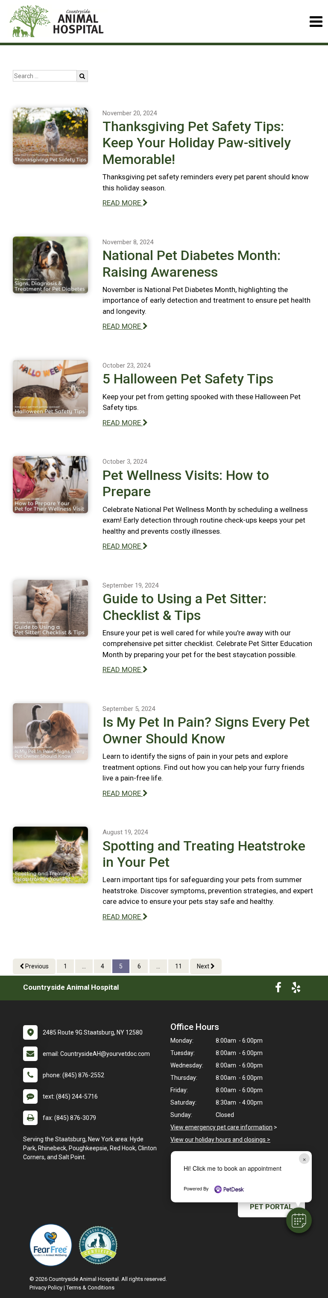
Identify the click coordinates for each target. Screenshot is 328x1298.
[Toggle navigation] (315, 21)
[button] (299, 1220)
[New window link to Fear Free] (52, 1245)
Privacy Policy (45, 1287)
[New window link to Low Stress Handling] (99, 1245)
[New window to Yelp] (296, 989)
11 (178, 966)
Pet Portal (271, 1206)
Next (204, 966)
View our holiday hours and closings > (220, 1139)
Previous (36, 966)
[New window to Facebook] (278, 989)
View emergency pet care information (221, 1127)
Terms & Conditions (90, 1287)
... (84, 966)
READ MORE (122, 203)
